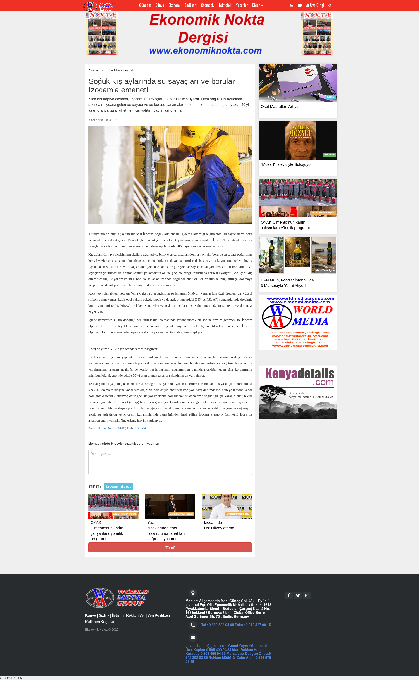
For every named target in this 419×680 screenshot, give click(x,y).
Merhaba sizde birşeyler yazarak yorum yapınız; (123, 443)
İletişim (118, 615)
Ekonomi (174, 5)
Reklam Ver (135, 615)
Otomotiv (207, 5)
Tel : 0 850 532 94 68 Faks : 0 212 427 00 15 (236, 625)
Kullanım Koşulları (100, 622)
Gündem (145, 5)
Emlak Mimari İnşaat (119, 70)
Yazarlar (242, 5)
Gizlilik (104, 615)
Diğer (256, 5)
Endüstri (191, 5)
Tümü (170, 547)
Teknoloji (225, 5)
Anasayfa (94, 70)
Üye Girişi (316, 5)
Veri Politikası (159, 615)
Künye (90, 615)
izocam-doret (118, 486)
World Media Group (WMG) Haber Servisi (117, 428)
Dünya (159, 5)
